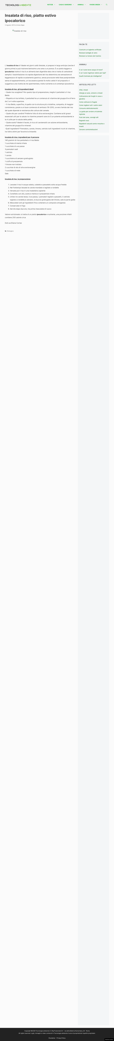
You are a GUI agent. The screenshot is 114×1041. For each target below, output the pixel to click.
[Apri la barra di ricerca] (106, 5)
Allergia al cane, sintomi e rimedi (90, 93)
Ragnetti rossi (84, 120)
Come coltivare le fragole (88, 102)
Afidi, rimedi (83, 90)
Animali (81, 4)
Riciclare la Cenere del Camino (90, 56)
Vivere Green (95, 4)
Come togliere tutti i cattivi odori (90, 105)
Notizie (50, 4)
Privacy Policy (61, 1038)
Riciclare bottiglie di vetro (88, 53)
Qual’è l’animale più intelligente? (90, 76)
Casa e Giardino (65, 4)
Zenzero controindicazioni (88, 129)
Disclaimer (52, 1038)
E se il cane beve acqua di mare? (91, 70)
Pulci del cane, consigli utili (88, 117)
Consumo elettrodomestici (88, 108)
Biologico (10, 231)
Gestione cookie (109, 1039)
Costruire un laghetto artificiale (90, 50)
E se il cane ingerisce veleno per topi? (92, 73)
